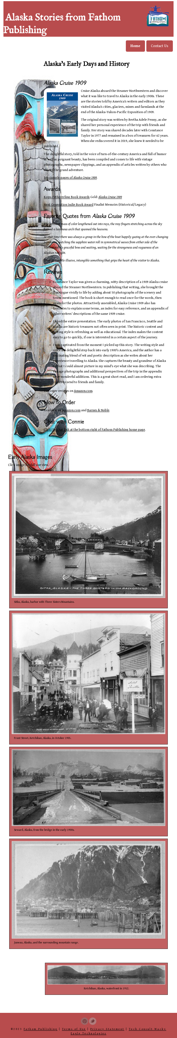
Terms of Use (74, 1029)
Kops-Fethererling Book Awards (67, 197)
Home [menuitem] (135, 46)
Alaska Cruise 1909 (110, 197)
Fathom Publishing (41, 1029)
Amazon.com (83, 391)
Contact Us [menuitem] (159, 46)
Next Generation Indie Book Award (68, 205)
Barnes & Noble (98, 410)
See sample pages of (70, 178)
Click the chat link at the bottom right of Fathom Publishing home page (94, 430)
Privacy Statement (107, 1029)
